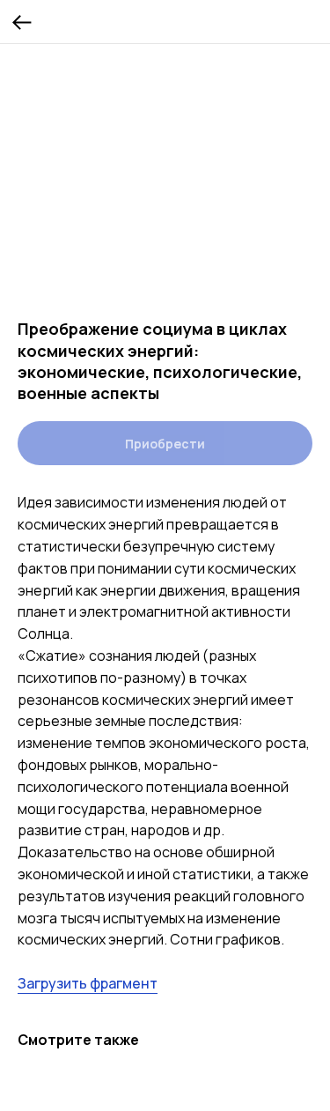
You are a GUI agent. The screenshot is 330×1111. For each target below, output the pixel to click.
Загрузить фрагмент (88, 983)
